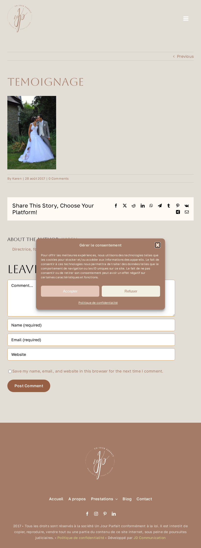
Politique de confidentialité (98, 303)
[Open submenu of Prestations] (115, 499)
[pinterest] (105, 514)
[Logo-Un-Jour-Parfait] (19, 6)
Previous (185, 56)
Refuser (131, 291)
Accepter (70, 291)
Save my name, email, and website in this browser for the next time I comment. (87, 371)
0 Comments (59, 178)
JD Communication (150, 538)
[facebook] (87, 514)
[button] (157, 245)
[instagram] (96, 514)
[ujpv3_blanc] (100, 446)
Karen (17, 178)
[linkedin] (114, 514)
